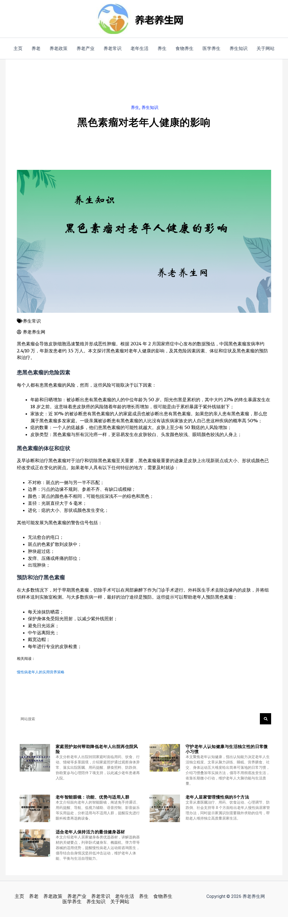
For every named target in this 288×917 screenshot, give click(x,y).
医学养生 (72, 901)
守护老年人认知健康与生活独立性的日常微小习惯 (227, 749)
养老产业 (76, 896)
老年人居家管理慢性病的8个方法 (217, 797)
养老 (34, 896)
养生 (135, 107)
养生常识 (32, 321)
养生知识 (149, 107)
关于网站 (119, 901)
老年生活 (124, 896)
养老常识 (100, 896)
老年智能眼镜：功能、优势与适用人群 (92, 797)
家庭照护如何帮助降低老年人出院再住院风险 (97, 749)
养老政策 (52, 896)
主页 (19, 896)
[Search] (265, 718)
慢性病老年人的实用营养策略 (40, 672)
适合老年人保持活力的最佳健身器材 (90, 831)
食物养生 (162, 896)
